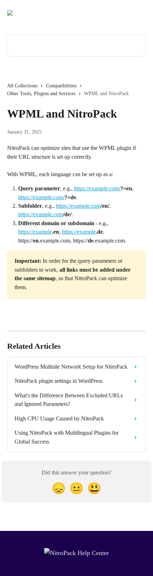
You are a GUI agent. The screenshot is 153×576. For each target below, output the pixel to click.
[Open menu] (139, 13)
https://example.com (78, 206)
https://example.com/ (97, 188)
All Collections (22, 85)
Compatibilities (61, 85)
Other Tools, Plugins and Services (41, 93)
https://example (35, 232)
